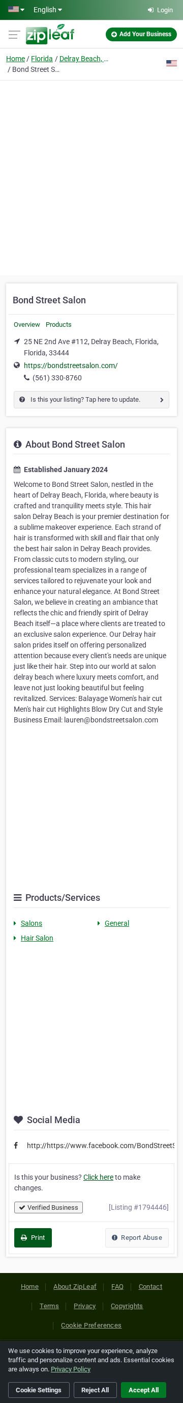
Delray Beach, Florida (84, 59)
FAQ (117, 1286)
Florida (42, 59)
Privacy (85, 1306)
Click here (98, 1177)
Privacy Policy (70, 1369)
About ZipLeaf (75, 1286)
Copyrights (127, 1306)
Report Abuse (140, 1237)
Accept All (144, 1390)
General (117, 923)
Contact (151, 1286)
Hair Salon (37, 938)
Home (15, 59)
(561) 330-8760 (57, 378)
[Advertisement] (91, 176)
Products (59, 324)
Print (37, 1237)
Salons (31, 923)
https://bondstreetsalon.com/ (71, 365)
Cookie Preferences (91, 1325)
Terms (49, 1306)
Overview (27, 324)
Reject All (95, 1390)
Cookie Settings (39, 1390)
